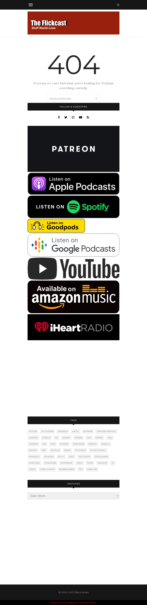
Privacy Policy (88, 602)
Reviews (49, 457)
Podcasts (34, 457)
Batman (87, 431)
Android (63, 431)
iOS (44, 444)
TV (113, 463)
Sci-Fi (61, 457)
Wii (81, 469)
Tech (79, 463)
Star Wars (50, 463)
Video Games (47, 469)
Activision (47, 431)
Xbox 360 (92, 469)
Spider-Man (101, 457)
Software (84, 457)
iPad (53, 444)
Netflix (55, 450)
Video (32, 469)
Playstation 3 (98, 450)
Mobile (106, 444)
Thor (90, 463)
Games (99, 438)
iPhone (64, 444)
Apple (75, 431)
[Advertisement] (73, 379)
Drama (78, 438)
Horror (33, 444)
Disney (66, 438)
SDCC (71, 457)
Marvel (93, 444)
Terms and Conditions (64, 602)
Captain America (106, 431)
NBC (44, 450)
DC (56, 438)
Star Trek (34, 463)
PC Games (80, 450)
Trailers (102, 463)
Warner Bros (66, 469)
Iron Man (78, 444)
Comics (46, 438)
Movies (33, 450)
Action (33, 431)
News (67, 450)
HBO (110, 438)
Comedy (33, 438)
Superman (66, 463)
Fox (89, 438)
